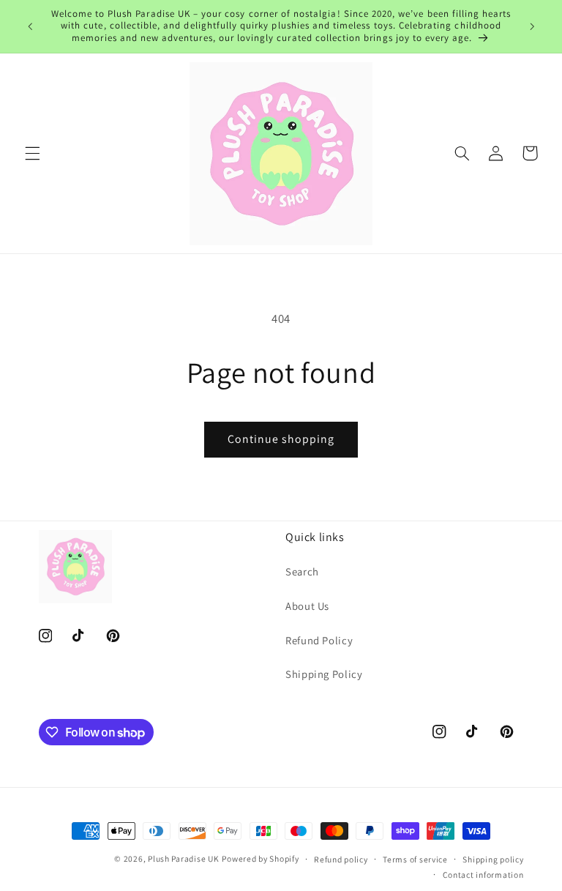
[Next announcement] (532, 26)
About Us (307, 606)
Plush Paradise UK (184, 858)
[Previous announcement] (30, 26)
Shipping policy (492, 859)
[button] (32, 153)
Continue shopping (281, 439)
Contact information (483, 874)
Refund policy (341, 859)
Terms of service (415, 859)
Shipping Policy (323, 674)
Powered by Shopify (260, 858)
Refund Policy (319, 640)
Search (302, 571)
